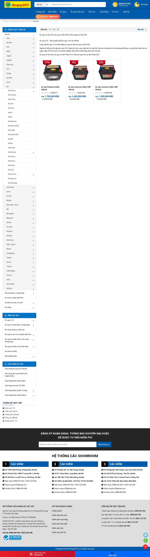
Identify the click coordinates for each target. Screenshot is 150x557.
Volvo (8, 279)
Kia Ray (10, 139)
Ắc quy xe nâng (11, 351)
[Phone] (145, 540)
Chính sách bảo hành (59, 524)
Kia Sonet (11, 165)
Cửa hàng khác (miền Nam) (15, 395)
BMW (8, 51)
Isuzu (8, 82)
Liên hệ (126, 12)
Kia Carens (12, 90)
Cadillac (9, 60)
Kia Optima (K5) (13, 126)
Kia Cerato (11, 99)
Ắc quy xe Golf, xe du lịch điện (16, 346)
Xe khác (9, 288)
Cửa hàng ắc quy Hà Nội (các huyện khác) (16, 375)
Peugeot (9, 231)
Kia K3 (10, 112)
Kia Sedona (12, 152)
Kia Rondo (11, 148)
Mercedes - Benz (12, 205)
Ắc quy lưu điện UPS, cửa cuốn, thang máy (17, 340)
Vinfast (9, 275)
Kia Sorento (12, 174)
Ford (8, 69)
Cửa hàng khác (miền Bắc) (15, 381)
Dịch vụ (92, 12)
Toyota (9, 266)
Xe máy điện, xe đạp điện (14, 293)
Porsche (9, 227)
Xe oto (25, 21)
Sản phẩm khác (11, 356)
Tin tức (115, 12)
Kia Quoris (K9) (13, 134)
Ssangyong (10, 253)
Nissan (8, 222)
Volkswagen (10, 271)
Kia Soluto (11, 161)
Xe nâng (8, 307)
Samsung (9, 240)
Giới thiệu (52, 12)
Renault (9, 235)
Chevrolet (9, 64)
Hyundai (9, 78)
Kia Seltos (11, 156)
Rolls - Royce (10, 244)
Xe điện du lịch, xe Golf (14, 303)
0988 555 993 (21, 488)
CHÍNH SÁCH (57, 511)
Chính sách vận (57, 528)
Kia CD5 (10, 104)
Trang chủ (40, 12)
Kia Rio (10, 143)
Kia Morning (12, 121)
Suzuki (8, 262)
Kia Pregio (11, 130)
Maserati (9, 218)
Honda (8, 73)
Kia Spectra (12, 178)
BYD (7, 47)
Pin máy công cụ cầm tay (14, 330)
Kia (30, 21)
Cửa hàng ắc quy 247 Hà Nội (16, 369)
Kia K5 (10, 117)
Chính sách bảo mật (59, 515)
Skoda (8, 249)
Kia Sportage (12, 183)
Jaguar (8, 56)
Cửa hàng (104, 12)
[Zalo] (145, 535)
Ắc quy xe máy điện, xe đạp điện (17, 325)
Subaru (9, 257)
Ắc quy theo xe (77, 12)
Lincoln (8, 196)
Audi (8, 38)
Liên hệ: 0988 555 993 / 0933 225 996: (18, 533)
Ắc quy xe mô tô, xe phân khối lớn (18, 334)
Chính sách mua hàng (60, 519)
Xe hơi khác (10, 284)
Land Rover (10, 187)
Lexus (8, 191)
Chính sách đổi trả (59, 532)
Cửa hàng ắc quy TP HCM (15, 386)
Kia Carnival (12, 95)
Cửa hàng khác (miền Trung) (16, 390)
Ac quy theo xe (15, 21)
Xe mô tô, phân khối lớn (14, 298)
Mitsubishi (10, 213)
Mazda (8, 200)
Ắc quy (63, 12)
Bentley (9, 42)
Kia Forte (11, 108)
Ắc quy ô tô (9, 320)
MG (7, 209)
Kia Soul (11, 170)
